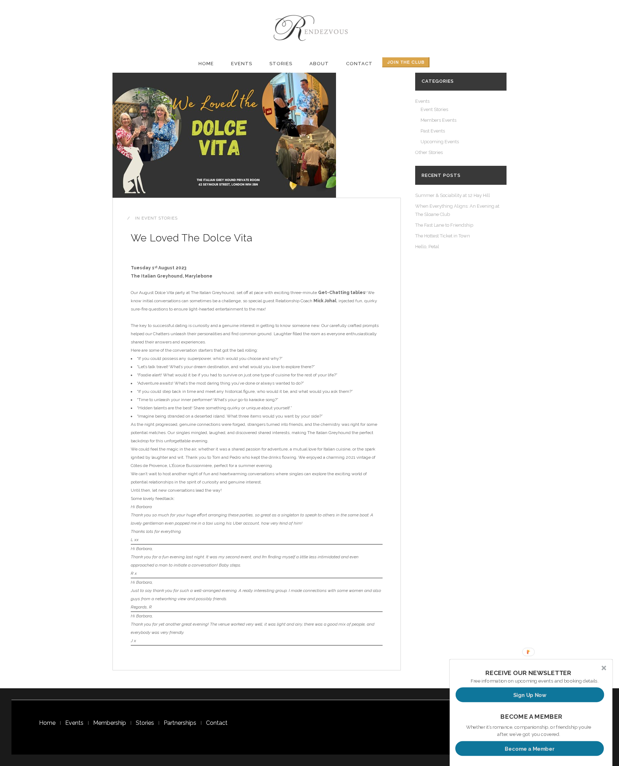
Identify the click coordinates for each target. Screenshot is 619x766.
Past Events (433, 131)
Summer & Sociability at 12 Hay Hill (452, 195)
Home (47, 722)
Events (422, 101)
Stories (145, 722)
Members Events (438, 120)
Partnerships (180, 722)
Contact (216, 722)
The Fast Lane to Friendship (444, 225)
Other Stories (429, 152)
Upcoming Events (440, 141)
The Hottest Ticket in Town (442, 236)
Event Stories (159, 218)
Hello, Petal (427, 246)
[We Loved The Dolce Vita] (224, 135)
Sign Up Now (530, 695)
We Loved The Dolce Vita (192, 238)
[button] (528, 673)
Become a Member (530, 748)
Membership (109, 722)
